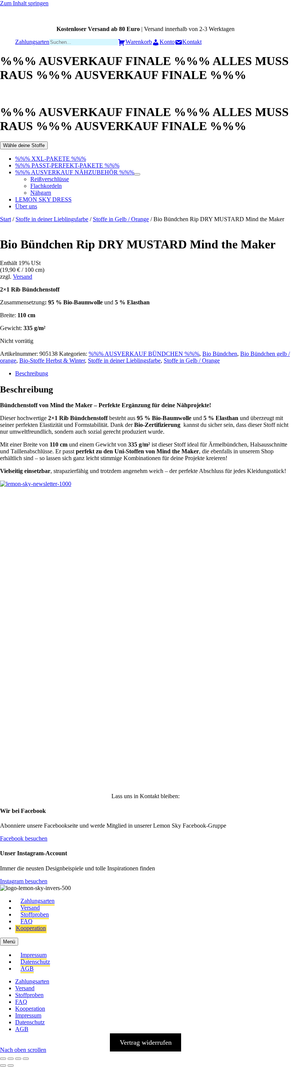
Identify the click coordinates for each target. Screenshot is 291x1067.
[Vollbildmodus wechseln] (11, 1059)
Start (5, 219)
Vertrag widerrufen (146, 1042)
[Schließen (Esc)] (26, 1059)
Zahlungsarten (37, 901)
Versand (22, 276)
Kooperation (31, 928)
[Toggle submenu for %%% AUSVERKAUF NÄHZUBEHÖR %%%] (137, 174)
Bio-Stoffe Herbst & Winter (52, 360)
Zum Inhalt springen (24, 3)
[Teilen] (18, 1059)
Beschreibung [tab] (31, 373)
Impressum (33, 955)
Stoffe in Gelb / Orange (121, 219)
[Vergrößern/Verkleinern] (3, 1059)
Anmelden (91, 767)
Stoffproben (34, 914)
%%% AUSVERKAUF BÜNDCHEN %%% (144, 353)
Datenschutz (35, 961)
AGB (27, 968)
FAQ (26, 921)
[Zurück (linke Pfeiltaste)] (3, 1065)
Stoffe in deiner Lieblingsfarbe (52, 219)
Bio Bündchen (219, 353)
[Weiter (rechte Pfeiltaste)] (11, 1065)
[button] (17, 524)
